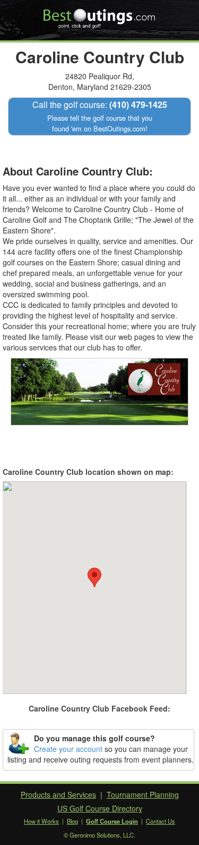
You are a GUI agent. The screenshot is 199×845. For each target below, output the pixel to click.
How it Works (41, 821)
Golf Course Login (112, 821)
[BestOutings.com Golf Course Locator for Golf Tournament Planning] (99, 15)
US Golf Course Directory (99, 808)
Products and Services (58, 794)
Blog (72, 821)
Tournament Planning (143, 794)
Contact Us (160, 821)
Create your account (68, 748)
